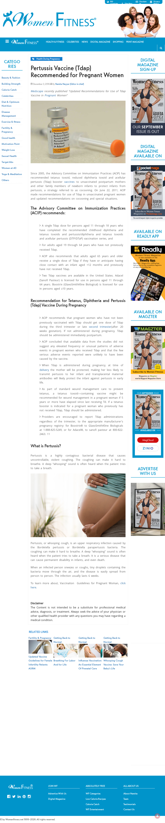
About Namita (130, 793)
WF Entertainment (95, 809)
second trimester (100, 327)
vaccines (70, 182)
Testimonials (129, 804)
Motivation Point (10, 143)
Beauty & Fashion (11, 77)
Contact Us (129, 809)
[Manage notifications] (157, 815)
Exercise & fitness (11, 121)
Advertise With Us (57, 793)
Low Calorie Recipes (96, 798)
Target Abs (7, 162)
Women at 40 (9, 168)
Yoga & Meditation (12, 174)
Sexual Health (9, 156)
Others (5, 180)
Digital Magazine (56, 798)
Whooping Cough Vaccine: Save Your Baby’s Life (113, 664)
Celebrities (7, 95)
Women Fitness (49, 18)
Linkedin (19, 796)
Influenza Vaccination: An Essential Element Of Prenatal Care (90, 664)
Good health (8, 137)
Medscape (37, 91)
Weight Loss (8, 149)
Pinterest (24, 796)
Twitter (14, 796)
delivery (44, 370)
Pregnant (50, 95)
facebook (8, 796)
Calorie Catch (9, 89)
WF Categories (93, 793)
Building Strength (11, 83)
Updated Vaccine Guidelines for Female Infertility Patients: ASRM (40, 662)
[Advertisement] (148, 592)
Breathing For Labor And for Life (64, 662)
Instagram (29, 796)
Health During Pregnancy (48, 59)
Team (125, 798)
